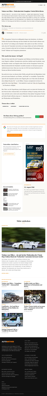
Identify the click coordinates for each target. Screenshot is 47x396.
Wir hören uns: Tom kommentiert (31, 349)
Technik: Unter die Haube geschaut (31, 346)
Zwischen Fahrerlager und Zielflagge (8, 376)
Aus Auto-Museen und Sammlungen (31, 357)
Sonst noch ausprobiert (6, 360)
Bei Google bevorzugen (14, 135)
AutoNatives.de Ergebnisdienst (30, 373)
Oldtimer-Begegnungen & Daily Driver (31, 365)
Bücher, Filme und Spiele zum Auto (31, 342)
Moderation (5, 106)
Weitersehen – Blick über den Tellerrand (32, 347)
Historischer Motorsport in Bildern (8, 373)
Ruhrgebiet (13, 106)
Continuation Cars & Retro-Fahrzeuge (32, 360)
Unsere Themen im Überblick (30, 376)
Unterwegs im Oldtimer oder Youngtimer (9, 362)
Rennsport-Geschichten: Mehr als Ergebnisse (10, 374)
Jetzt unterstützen (9, 153)
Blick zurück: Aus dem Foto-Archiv (8, 371)
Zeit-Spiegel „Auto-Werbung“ (30, 351)
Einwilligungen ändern (6, 388)
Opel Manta (14, 83)
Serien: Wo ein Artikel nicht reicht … (31, 378)
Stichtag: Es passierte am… (30, 374)
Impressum (4, 383)
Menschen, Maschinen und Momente (31, 344)
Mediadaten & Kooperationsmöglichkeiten (9, 387)
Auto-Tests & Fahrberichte (7, 357)
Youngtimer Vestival (24, 106)
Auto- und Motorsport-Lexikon (30, 371)
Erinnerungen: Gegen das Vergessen (31, 362)
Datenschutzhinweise (6, 385)
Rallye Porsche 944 (10, 81)
